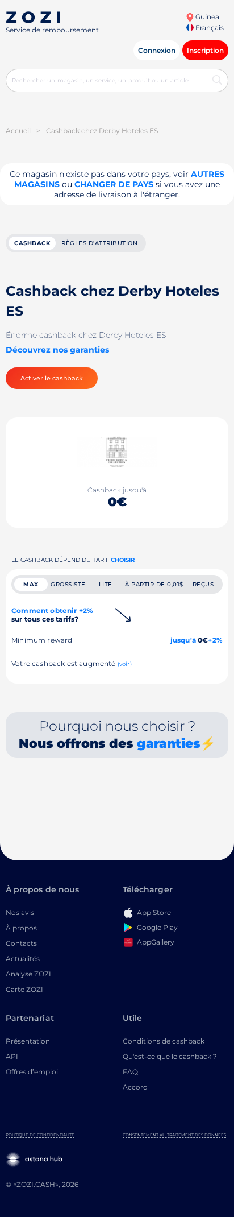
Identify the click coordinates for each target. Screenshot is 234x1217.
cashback (32, 243)
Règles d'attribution (99, 243)
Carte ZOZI (24, 989)
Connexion (157, 50)
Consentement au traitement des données (174, 1134)
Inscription (205, 50)
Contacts (21, 943)
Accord (135, 1087)
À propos (21, 928)
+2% (215, 640)
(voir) (125, 664)
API (12, 1056)
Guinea (206, 17)
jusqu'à (183, 640)
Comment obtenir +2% (52, 614)
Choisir (123, 560)
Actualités (23, 958)
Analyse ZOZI (28, 974)
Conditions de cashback (163, 1041)
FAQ (130, 1071)
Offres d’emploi (32, 1071)
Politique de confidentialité (40, 1134)
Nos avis (20, 912)
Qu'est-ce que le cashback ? (170, 1056)
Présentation (28, 1041)
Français (209, 27)
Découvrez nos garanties (57, 350)
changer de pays (113, 184)
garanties (168, 743)
